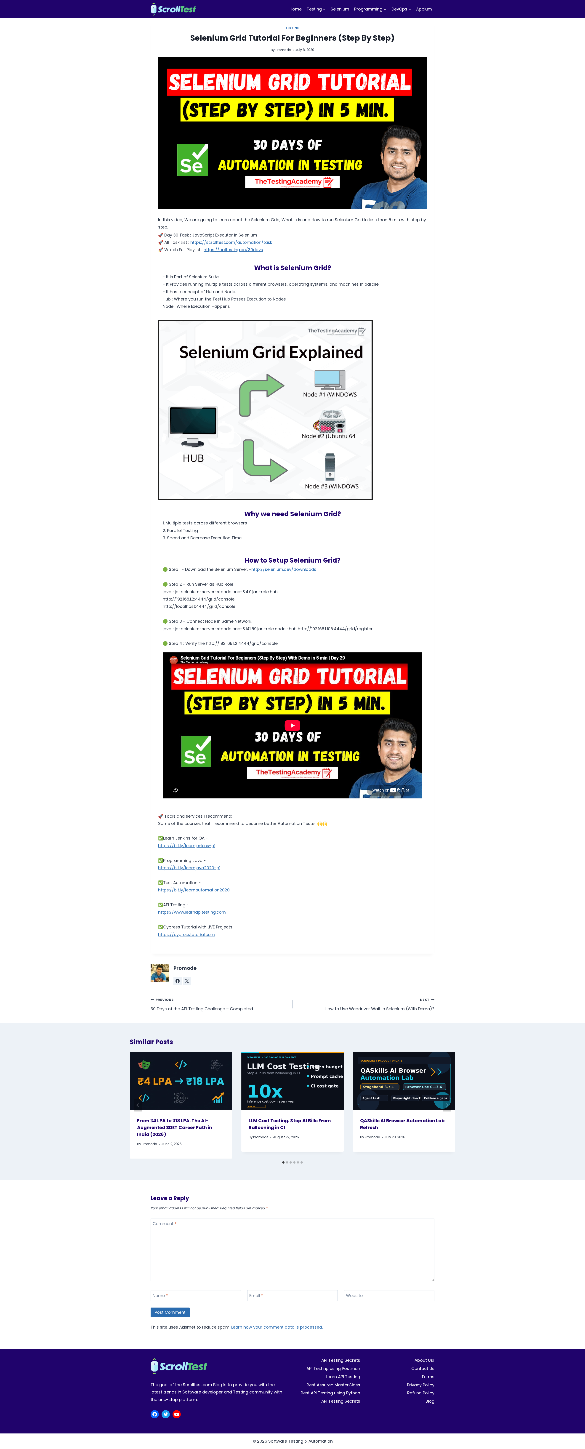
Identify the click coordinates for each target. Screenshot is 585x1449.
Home (296, 9)
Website (354, 1295)
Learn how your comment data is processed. (277, 1327)
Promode (283, 50)
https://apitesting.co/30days (233, 250)
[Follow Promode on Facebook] (177, 981)
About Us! (424, 1360)
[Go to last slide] (138, 1105)
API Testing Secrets (340, 1360)
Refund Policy (420, 1393)
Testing (292, 28)
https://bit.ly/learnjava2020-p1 (189, 868)
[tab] (283, 1162)
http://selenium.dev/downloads (283, 569)
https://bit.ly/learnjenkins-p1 (186, 845)
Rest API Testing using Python (330, 1393)
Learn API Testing (343, 1377)
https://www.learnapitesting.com (192, 912)
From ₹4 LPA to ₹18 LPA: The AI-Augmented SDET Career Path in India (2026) (174, 1127)
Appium (424, 9)
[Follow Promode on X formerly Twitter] (187, 981)
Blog (429, 1401)
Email (256, 1295)
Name (160, 1295)
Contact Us (422, 1368)
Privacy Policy (420, 1385)
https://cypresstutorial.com (186, 934)
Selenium (340, 9)
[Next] (447, 1105)
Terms (427, 1377)
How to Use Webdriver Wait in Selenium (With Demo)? (379, 1004)
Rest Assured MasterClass (333, 1385)
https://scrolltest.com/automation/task (231, 242)
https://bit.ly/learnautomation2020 (194, 890)
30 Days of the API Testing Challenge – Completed (202, 1004)
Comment (165, 1223)
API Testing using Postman (333, 1368)
